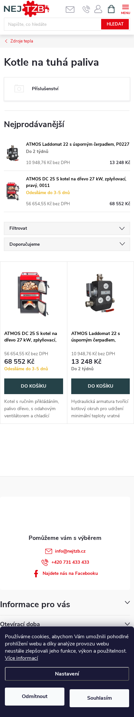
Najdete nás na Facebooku (70, 573)
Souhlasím (99, 698)
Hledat (115, 24)
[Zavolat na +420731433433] (86, 9)
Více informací (21, 658)
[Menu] (125, 8)
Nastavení (67, 673)
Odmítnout (34, 696)
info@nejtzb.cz (70, 551)
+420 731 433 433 (70, 562)
